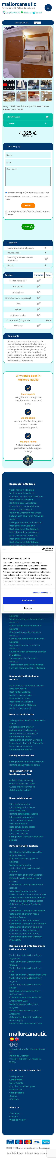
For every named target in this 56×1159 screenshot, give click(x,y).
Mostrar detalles (40, 592)
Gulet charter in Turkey (21, 780)
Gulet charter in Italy (20, 790)
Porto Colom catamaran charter (26, 900)
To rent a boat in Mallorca (22, 705)
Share (26, 226)
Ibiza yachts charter (20, 798)
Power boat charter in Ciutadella (26, 743)
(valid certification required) (28, 192)
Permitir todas (28, 600)
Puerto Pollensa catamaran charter (27, 894)
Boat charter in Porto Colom (23, 545)
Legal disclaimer (15, 1153)
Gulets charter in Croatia (22, 783)
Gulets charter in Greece (22, 786)
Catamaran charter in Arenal (24, 920)
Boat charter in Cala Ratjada (23, 542)
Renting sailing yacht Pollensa (24, 764)
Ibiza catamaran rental (21, 820)
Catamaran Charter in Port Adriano (27, 923)
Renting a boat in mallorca (22, 502)
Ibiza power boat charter (22, 826)
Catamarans (15, 1079)
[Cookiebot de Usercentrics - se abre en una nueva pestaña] (41, 549)
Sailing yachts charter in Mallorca (26, 761)
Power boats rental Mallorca (24, 506)
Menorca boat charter (21, 714)
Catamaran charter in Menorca (25, 739)
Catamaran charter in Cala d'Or (25, 926)
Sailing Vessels (16, 1092)
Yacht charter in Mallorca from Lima (27, 974)
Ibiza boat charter (18, 833)
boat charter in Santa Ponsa (23, 532)
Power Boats (15, 1089)
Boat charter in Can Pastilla (23, 535)
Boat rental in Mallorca (22, 483)
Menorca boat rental (20, 736)
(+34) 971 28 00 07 (12, 13)
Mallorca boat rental (20, 708)
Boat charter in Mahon (20, 746)
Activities (14, 1099)
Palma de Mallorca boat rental (25, 512)
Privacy (9, 214)
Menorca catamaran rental (23, 733)
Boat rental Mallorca (19, 691)
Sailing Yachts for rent (21, 755)
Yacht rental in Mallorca (21, 489)
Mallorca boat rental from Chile (25, 1023)
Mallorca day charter (20, 865)
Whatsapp (27, 13)
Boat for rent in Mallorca (21, 493)
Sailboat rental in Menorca (22, 730)
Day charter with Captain (23, 845)
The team (14, 1113)
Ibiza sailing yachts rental (22, 807)
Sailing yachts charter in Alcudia (25, 522)
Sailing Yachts (16, 1076)
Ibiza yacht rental (18, 823)
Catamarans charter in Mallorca (26, 496)
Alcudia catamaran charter (23, 891)
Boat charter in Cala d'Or (22, 525)
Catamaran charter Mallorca (24, 930)
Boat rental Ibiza (17, 810)
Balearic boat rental (19, 698)
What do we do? (17, 1119)
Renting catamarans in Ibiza (23, 813)
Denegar (28, 608)
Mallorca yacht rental (20, 509)
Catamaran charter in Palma (24, 933)
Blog (36, 1153)
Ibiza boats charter (19, 830)
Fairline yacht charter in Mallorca (26, 664)
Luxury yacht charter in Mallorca (25, 874)
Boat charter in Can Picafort (23, 529)
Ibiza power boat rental (21, 817)
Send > (28, 205)
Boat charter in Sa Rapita (22, 538)
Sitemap (44, 1153)
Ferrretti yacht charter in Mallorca (27, 668)
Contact (39, 13)
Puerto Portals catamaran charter (27, 897)
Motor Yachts (16, 1082)
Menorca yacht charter (21, 726)
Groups (13, 1096)
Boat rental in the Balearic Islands (26, 685)
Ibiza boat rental (17, 688)
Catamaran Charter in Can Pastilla (27, 910)
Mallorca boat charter (20, 695)
